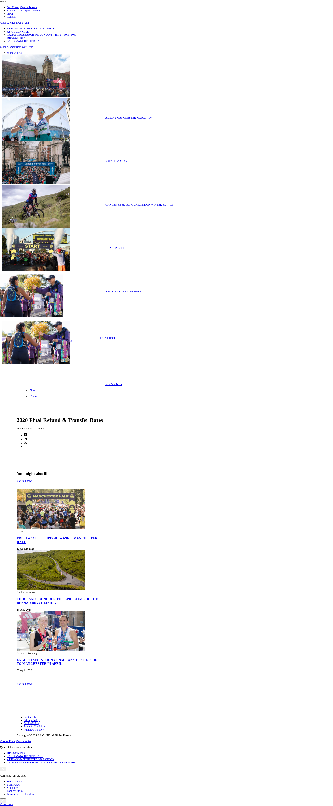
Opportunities (23, 741)
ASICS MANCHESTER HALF (25, 40)
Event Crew (13, 784)
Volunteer (12, 787)
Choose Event (7, 741)
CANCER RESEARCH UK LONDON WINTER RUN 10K (41, 34)
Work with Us (14, 52)
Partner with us (15, 790)
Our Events (13, 7)
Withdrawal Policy (34, 729)
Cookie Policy (31, 723)
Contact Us (30, 717)
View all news (24, 480)
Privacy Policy (32, 720)
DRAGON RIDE (17, 37)
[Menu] (9, 411)
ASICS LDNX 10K (18, 31)
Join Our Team (15, 10)
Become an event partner (20, 793)
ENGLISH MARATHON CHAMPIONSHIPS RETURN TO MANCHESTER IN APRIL (57, 661)
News (10, 13)
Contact (11, 16)
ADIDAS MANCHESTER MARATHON (30, 28)
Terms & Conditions (35, 726)
